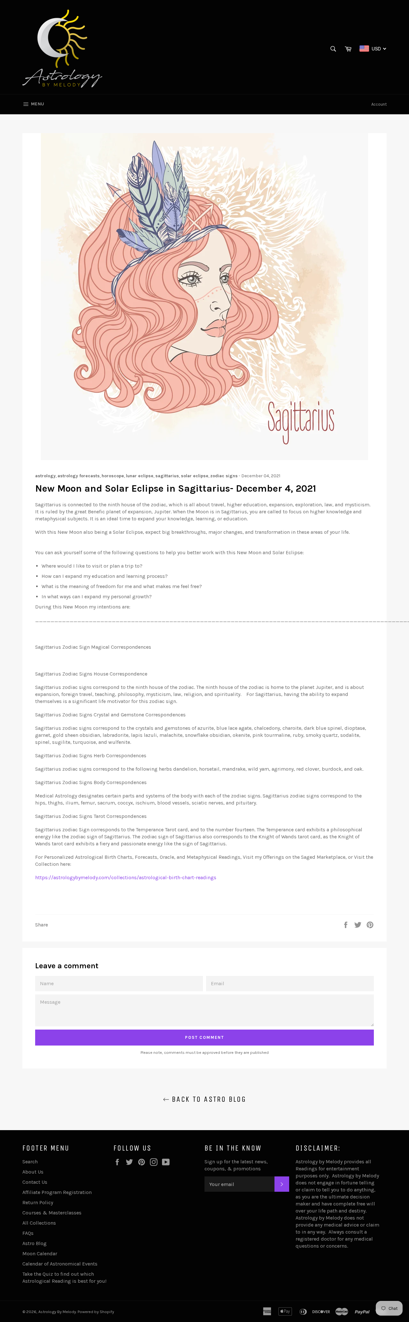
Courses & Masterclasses (51, 1213)
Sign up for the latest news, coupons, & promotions (236, 1165)
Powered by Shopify (96, 1311)
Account (379, 104)
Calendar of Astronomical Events (59, 1264)
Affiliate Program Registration (57, 1192)
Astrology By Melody (57, 1311)
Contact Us (34, 1182)
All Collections (39, 1223)
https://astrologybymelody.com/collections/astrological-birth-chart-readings (125, 877)
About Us (32, 1172)
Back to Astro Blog (207, 1099)
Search (30, 1162)
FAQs (28, 1233)
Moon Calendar (39, 1253)
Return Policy (37, 1202)
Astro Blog (34, 1243)
